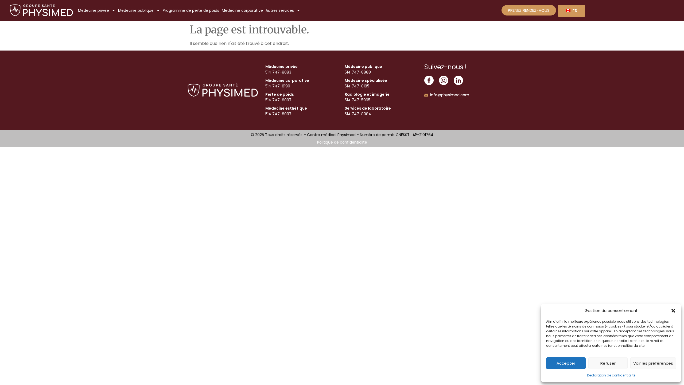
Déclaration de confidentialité (611, 375)
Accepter (566, 363)
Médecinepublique (136, 10)
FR (574, 11)
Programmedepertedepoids (191, 10)
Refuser (608, 363)
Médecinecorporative (242, 10)
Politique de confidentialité (342, 142)
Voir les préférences (653, 363)
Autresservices (280, 10)
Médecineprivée (93, 10)
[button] (673, 310)
